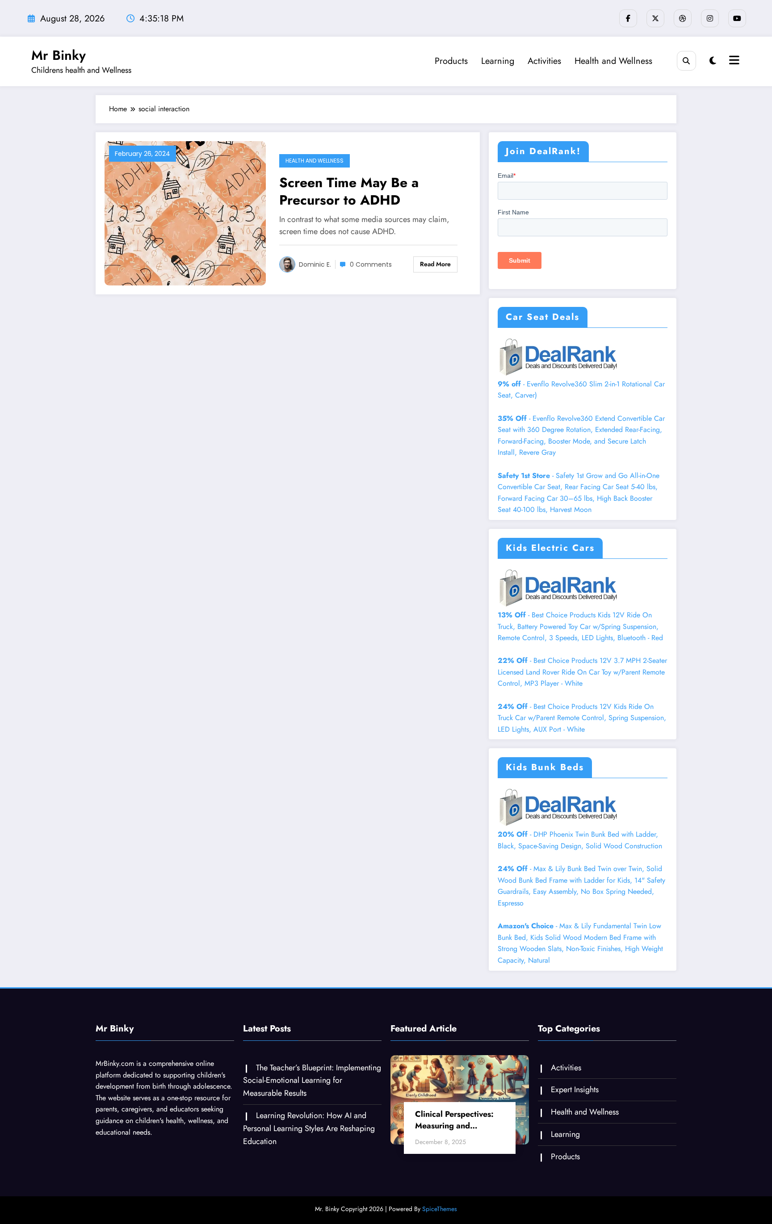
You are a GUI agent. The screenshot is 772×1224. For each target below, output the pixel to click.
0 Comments (371, 264)
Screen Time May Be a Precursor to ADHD (349, 191)
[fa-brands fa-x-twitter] (655, 18)
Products (451, 60)
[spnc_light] (712, 60)
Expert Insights (575, 1089)
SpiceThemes (439, 1208)
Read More (435, 264)
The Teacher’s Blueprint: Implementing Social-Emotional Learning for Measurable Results (312, 1080)
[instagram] (710, 18)
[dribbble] (683, 18)
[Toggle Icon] (733, 61)
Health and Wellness (613, 60)
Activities (544, 60)
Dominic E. (315, 264)
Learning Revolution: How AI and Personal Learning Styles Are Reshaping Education (309, 1128)
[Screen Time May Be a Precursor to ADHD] (185, 212)
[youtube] (737, 18)
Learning (497, 60)
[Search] (686, 60)
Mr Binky (58, 55)
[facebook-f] (628, 18)
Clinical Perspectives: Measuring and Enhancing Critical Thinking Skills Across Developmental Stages (456, 1120)
